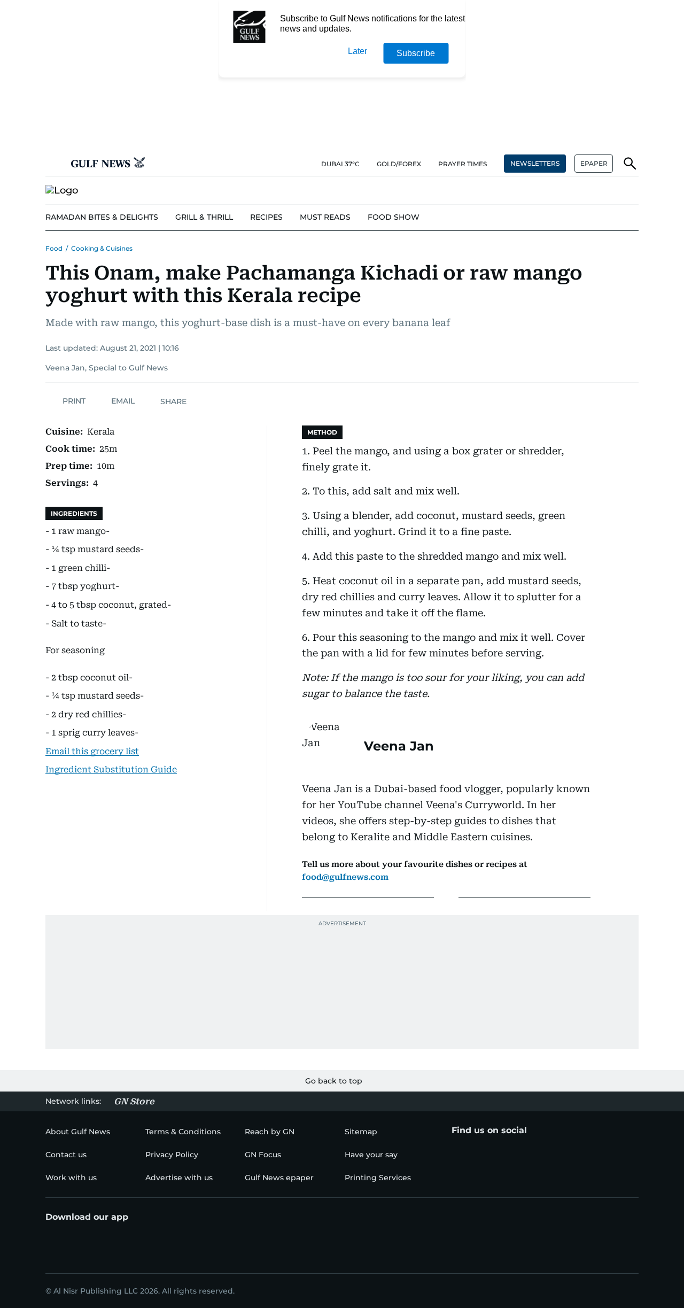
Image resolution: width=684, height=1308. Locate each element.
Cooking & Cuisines (102, 248)
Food (54, 248)
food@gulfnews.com (345, 877)
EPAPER (594, 163)
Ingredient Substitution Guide (111, 769)
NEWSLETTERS (534, 163)
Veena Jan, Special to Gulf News (106, 368)
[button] (54, 163)
